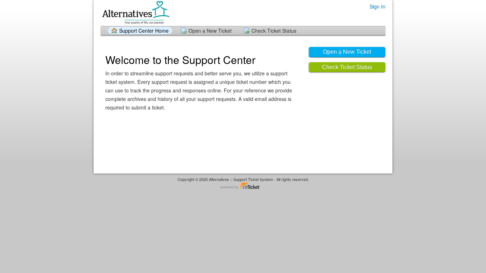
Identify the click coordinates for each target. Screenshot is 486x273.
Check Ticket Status (274, 30)
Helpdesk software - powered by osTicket (243, 186)
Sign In (377, 6)
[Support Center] (135, 12)
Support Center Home (144, 30)
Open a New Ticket (210, 30)
